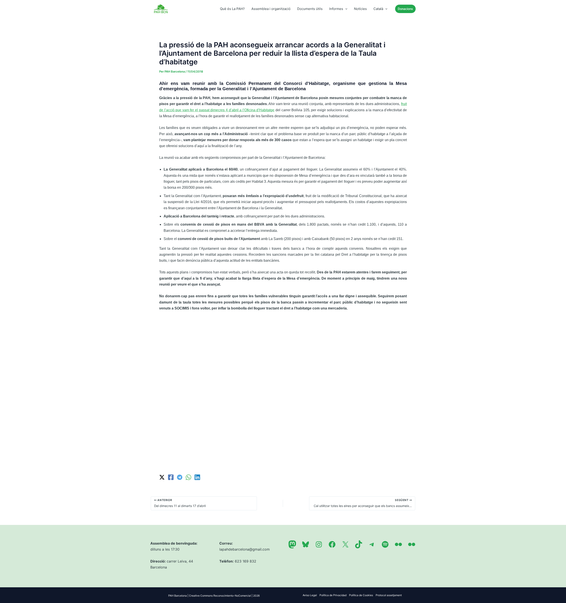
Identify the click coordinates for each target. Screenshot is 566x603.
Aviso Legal (310, 595)
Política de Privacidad (332, 595)
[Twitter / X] (162, 477)
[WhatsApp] (188, 477)
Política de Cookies (361, 595)
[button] (345, 9)
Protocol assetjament (389, 595)
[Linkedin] (197, 477)
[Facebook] (171, 477)
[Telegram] (179, 477)
